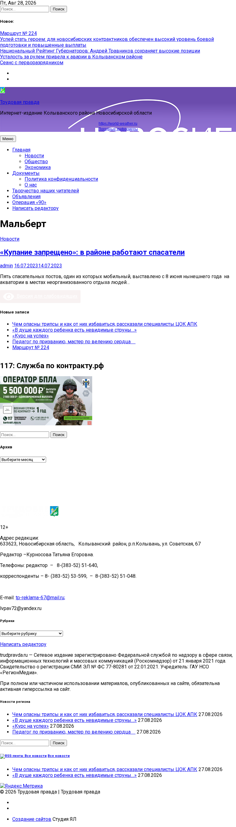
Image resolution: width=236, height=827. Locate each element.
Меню (8, 138)
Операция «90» (29, 202)
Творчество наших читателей (45, 191)
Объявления (26, 196)
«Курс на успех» (30, 336)
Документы (26, 173)
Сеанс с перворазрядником (31, 62)
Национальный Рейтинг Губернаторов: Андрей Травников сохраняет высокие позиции (100, 51)
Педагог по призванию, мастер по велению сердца (74, 342)
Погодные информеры (118, 129)
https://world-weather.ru (118, 123)
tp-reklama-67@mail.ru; (40, 598)
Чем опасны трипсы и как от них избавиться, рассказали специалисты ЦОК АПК (104, 324)
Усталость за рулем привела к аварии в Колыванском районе (71, 57)
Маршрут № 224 (18, 33)
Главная (21, 150)
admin (6, 266)
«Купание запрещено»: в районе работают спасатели (92, 252)
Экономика (38, 167)
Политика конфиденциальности (61, 179)
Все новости (59, 756)
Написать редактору (35, 208)
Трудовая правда (19, 102)
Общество (36, 161)
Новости (34, 156)
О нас (31, 185)
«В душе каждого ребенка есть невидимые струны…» (74, 330)
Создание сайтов (31, 819)
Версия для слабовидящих (45, 296)
